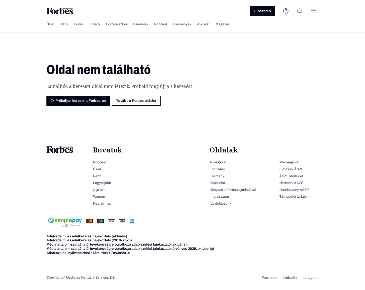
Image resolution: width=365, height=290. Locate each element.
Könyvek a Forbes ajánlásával (233, 190)
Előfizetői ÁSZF (291, 169)
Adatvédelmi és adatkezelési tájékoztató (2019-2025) (89, 240)
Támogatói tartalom (294, 196)
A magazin (218, 162)
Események (182, 24)
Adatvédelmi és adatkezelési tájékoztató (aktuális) (86, 236)
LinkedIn (290, 278)
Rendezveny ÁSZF (294, 190)
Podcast (160, 24)
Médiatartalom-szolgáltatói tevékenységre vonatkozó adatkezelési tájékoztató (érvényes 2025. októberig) (130, 249)
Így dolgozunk (220, 203)
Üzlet (50, 24)
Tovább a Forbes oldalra (136, 101)
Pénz (64, 24)
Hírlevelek (140, 24)
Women (99, 196)
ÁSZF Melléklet (291, 176)
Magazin (222, 24)
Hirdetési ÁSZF (291, 183)
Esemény (217, 176)
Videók (94, 24)
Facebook (269, 278)
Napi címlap (102, 203)
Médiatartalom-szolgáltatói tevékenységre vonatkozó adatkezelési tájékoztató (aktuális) (116, 244)
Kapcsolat (217, 183)
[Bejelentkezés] (286, 11)
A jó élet (203, 24)
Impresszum (219, 196)
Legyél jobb (102, 183)
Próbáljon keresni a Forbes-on (80, 101)
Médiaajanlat (289, 162)
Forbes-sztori (116, 24)
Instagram (311, 278)
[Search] (300, 11)
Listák (78, 24)
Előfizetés (262, 11)
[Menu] (314, 11)
